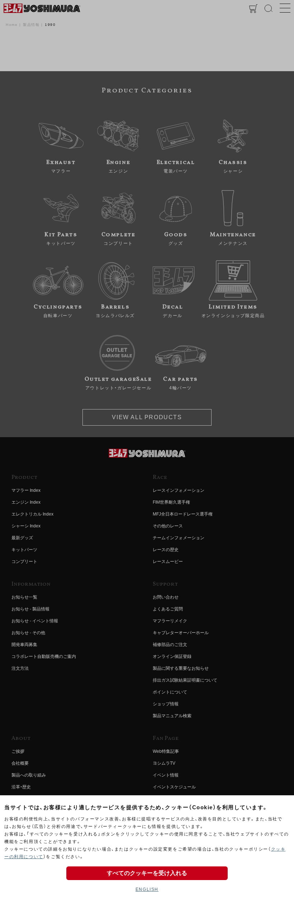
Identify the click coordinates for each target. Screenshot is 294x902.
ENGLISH (147, 889)
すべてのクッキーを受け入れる (147, 873)
